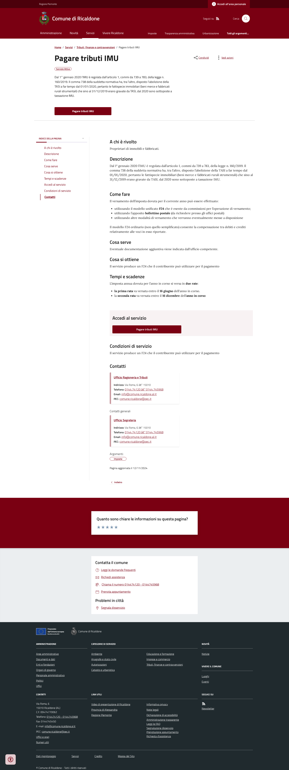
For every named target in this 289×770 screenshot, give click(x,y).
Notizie (205, 654)
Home (58, 47)
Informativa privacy (157, 704)
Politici (39, 681)
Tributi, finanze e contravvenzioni (96, 47)
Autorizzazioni (99, 665)
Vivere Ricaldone (113, 33)
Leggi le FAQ (153, 724)
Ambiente (96, 654)
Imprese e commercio (158, 659)
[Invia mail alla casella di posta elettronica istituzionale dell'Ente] (60, 726)
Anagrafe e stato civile (103, 659)
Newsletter (208, 709)
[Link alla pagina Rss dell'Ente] (204, 704)
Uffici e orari (42, 737)
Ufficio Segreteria (125, 420)
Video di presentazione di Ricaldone (110, 704)
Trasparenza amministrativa (180, 33)
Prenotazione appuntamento (162, 732)
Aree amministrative (47, 654)
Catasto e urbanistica (103, 670)
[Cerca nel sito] (244, 19)
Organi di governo (46, 670)
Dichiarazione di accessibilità (162, 715)
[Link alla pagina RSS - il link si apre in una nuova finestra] (218, 19)
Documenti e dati (45, 659)
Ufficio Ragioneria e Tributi (131, 377)
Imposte (152, 33)
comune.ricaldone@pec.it (135, 399)
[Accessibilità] (10, 759)
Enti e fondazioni (45, 665)
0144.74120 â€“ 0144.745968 (144, 389)
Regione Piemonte (48, 4)
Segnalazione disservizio (160, 728)
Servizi (90, 33)
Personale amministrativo (50, 675)
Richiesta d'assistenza (159, 736)
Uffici (39, 686)
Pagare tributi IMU (83, 111)
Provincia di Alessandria (104, 710)
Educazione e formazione (160, 654)
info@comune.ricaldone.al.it (139, 394)
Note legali (153, 710)
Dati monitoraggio (46, 756)
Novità (74, 33)
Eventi (205, 682)
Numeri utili (42, 742)
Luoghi (205, 676)
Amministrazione (51, 33)
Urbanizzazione (211, 33)
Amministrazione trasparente (163, 720)
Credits (98, 756)
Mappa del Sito (126, 756)
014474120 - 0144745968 (62, 717)
